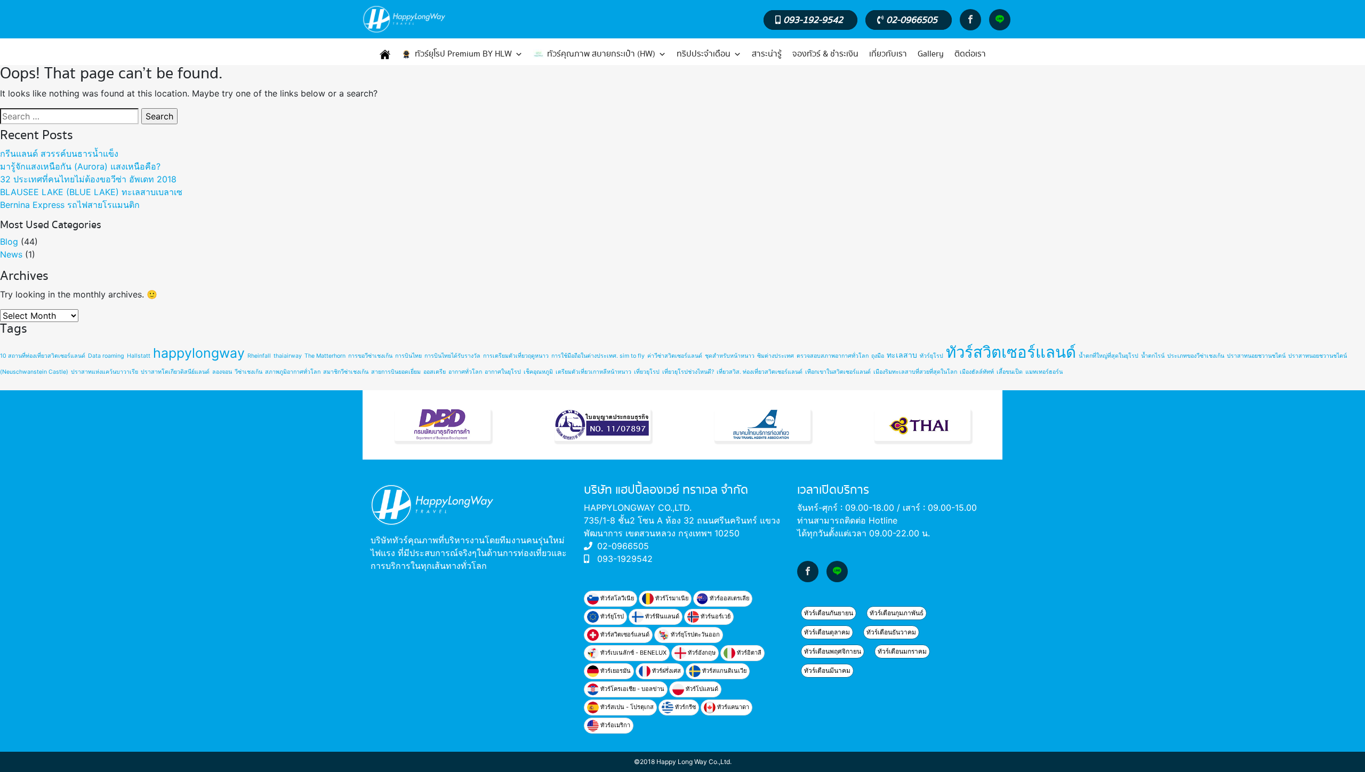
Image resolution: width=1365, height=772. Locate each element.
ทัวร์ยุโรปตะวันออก (694, 634)
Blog (9, 241)
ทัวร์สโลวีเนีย (616, 598)
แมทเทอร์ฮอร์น (1044, 371)
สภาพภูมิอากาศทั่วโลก (292, 371)
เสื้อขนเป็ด (1010, 371)
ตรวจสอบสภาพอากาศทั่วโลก (833, 355)
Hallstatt (138, 355)
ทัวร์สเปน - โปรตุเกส (626, 707)
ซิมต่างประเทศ (775, 355)
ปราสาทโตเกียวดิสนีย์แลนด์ (175, 371)
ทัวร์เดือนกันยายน (828, 613)
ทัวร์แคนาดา (732, 707)
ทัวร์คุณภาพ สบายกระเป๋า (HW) (601, 54)
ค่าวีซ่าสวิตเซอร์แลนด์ (674, 355)
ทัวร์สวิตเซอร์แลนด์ (1011, 352)
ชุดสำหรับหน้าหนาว (729, 355)
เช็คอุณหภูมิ (538, 371)
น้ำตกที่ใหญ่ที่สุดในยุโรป (1108, 355)
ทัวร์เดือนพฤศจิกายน (832, 651)
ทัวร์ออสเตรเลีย (728, 598)
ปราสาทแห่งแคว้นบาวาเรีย (104, 371)
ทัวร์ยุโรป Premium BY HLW (463, 54)
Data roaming (106, 355)
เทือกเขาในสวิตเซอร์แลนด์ (838, 371)
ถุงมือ (877, 355)
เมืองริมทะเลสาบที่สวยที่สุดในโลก (915, 371)
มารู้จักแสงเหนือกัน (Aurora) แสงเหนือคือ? (80, 166)
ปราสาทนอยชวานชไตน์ (1256, 355)
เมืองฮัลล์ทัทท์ (977, 371)
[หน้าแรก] (385, 54)
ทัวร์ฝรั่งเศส (666, 670)
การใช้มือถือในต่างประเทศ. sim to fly (598, 355)
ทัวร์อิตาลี (748, 652)
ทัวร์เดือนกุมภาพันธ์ (897, 613)
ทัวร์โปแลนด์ (701, 689)
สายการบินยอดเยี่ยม (396, 371)
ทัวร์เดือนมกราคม (902, 651)
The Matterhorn (325, 355)
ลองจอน (222, 371)
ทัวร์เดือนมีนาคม (827, 670)
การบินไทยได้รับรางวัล (452, 355)
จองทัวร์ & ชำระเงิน (825, 54)
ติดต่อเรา (970, 54)
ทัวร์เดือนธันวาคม (891, 632)
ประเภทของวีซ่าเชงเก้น (1195, 355)
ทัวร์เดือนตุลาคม (827, 632)
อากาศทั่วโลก (465, 371)
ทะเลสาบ (902, 354)
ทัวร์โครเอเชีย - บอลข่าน (631, 689)
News (11, 254)
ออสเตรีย (434, 371)
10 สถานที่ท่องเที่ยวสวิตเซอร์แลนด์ (42, 355)
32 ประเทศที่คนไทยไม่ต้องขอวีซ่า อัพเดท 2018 (88, 179)
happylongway (199, 353)
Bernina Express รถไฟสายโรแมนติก (70, 204)
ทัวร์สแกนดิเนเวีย (723, 670)
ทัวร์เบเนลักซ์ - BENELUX (633, 652)
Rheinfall (259, 355)
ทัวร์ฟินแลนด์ (661, 616)
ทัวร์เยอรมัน (615, 670)
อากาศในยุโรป (503, 371)
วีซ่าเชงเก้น (248, 371)
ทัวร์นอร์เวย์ (714, 616)
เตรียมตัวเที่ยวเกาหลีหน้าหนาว (593, 371)
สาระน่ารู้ (767, 54)
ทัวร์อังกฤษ (701, 652)
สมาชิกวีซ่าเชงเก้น (345, 371)
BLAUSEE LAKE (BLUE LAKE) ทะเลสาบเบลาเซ (91, 192)
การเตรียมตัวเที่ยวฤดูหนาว (516, 355)
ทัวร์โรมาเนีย (671, 598)
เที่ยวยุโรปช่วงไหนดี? (688, 371)
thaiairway (288, 355)
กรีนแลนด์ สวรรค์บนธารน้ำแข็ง (59, 153)
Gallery (931, 54)
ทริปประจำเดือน (703, 54)
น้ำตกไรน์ (1153, 355)
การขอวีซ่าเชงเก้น (370, 355)
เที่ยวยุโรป (647, 371)
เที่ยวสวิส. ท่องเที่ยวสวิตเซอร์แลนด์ (759, 371)
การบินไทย (408, 355)
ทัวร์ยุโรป (931, 355)
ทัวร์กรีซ (684, 707)
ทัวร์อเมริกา (614, 725)
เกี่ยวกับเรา (888, 54)
